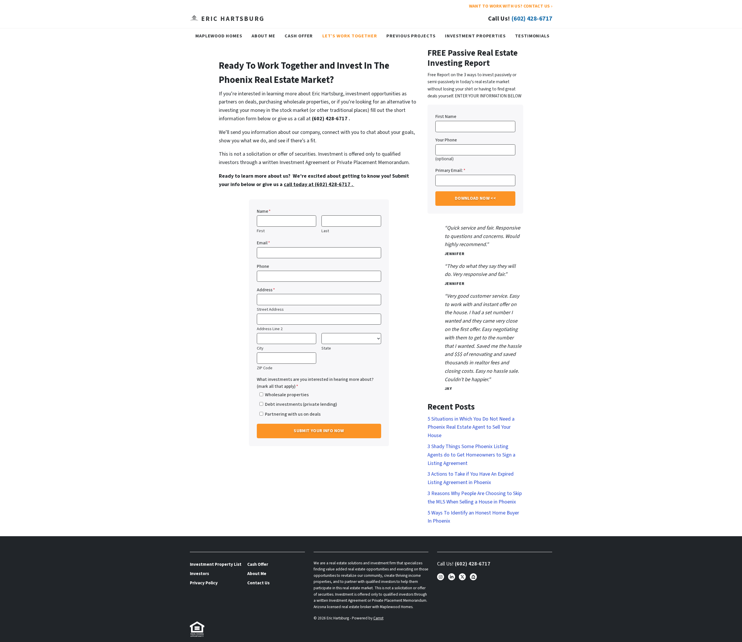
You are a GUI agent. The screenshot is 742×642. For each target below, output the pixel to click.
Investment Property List (215, 564)
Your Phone (446, 140)
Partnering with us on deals (293, 414)
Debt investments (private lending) (301, 404)
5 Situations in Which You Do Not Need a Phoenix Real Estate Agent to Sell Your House (471, 427)
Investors (199, 573)
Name (264, 211)
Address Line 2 (270, 329)
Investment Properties (475, 35)
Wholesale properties (287, 394)
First (261, 231)
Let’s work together (349, 35)
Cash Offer (299, 35)
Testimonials (532, 35)
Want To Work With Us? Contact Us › (510, 6)
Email (263, 243)
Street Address (270, 309)
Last (325, 231)
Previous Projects (410, 35)
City (260, 348)
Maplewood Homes (218, 35)
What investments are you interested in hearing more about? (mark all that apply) (315, 383)
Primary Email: (450, 170)
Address (266, 290)
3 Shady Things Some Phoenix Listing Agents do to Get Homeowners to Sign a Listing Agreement (471, 455)
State (326, 348)
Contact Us (258, 583)
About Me (263, 35)
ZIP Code (264, 368)
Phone (263, 266)
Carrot (378, 618)
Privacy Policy (204, 583)
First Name (445, 116)
